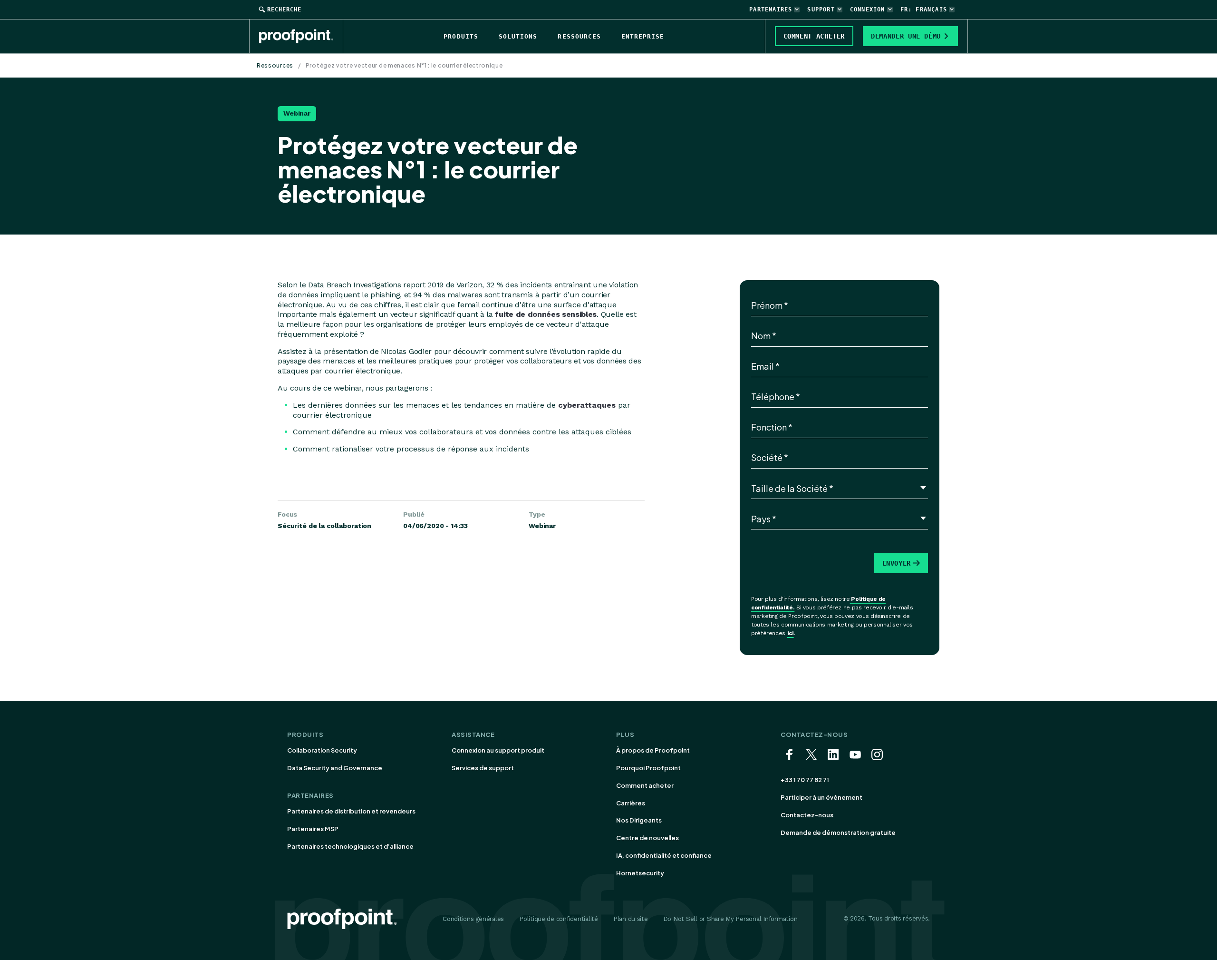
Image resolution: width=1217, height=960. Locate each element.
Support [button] (820, 9)
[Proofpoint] (301, 36)
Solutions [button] (518, 36)
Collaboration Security (322, 750)
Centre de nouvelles (647, 838)
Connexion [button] (867, 9)
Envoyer (896, 563)
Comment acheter (645, 785)
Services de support (483, 768)
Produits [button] (461, 36)
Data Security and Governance (334, 768)
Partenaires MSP (312, 829)
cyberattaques (587, 405)
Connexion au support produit (498, 750)
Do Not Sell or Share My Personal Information (730, 918)
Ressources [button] (579, 36)
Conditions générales (473, 918)
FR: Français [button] (923, 9)
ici (790, 633)
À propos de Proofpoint (653, 750)
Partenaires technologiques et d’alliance (350, 846)
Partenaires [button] (770, 9)
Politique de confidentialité (558, 918)
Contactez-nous (807, 815)
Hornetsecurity (640, 873)
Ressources (275, 65)
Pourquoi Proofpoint (648, 768)
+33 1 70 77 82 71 (805, 780)
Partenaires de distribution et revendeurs (351, 811)
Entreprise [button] (642, 36)
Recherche (284, 9)
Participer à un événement (821, 797)
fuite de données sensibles (546, 314)
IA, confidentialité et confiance (664, 855)
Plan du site (630, 918)
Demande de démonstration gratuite (838, 832)
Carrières (630, 803)
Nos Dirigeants (639, 820)
